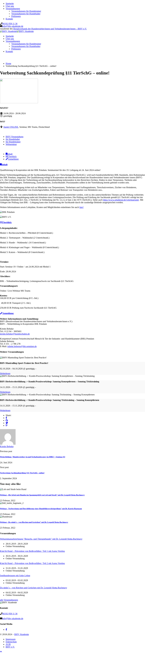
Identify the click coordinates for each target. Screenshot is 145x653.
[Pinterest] (6, 425)
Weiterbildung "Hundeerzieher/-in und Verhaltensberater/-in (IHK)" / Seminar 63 (32, 457)
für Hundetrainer (13, 142)
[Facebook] (6, 418)
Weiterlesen (5, 373)
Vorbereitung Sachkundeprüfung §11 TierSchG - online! (22, 473)
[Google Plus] (7, 420)
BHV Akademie (21, 634)
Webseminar (11, 144)
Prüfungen (16, 16)
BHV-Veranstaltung (14, 136)
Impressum (10, 639)
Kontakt (9, 19)
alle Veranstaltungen (9, 600)
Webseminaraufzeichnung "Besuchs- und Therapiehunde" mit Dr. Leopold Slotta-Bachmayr (41, 539)
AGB (8, 644)
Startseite (10, 3)
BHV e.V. (10, 647)
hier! (81, 207)
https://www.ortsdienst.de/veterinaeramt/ (121, 200)
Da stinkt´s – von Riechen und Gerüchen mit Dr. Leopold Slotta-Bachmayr (33, 587)
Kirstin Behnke (7, 446)
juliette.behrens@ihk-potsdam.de (22, 346)
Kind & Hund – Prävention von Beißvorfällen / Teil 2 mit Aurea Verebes (32, 563)
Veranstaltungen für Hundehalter (25, 13)
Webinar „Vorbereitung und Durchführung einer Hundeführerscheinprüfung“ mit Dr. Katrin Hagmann (41, 509)
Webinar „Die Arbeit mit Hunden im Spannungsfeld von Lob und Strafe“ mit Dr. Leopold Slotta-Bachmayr (42, 495)
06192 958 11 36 (9, 23)
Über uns (10, 6)
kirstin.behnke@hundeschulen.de (15, 334)
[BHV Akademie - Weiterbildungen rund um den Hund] (8, 31)
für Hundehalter (13, 139)
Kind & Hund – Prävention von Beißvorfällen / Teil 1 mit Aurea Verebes (32, 551)
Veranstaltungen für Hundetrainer (26, 11)
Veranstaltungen (13, 8)
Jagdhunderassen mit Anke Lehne (15, 575)
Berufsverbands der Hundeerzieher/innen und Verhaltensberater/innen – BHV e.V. (50, 29)
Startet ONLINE (10, 127)
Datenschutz (11, 642)
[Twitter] (7, 423)
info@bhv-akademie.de (12, 26)
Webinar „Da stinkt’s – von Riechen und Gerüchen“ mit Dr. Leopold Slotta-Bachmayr (34, 522)
